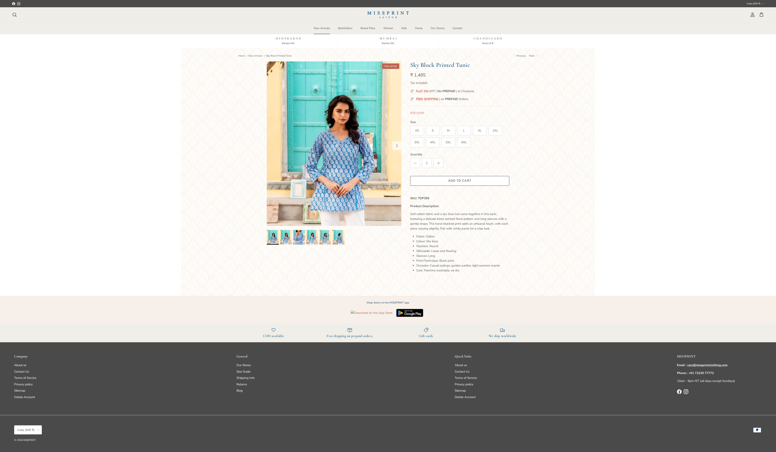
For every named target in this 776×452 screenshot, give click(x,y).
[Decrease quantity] (415, 163)
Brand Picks (368, 28)
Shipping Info (245, 378)
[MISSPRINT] (388, 14)
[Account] (752, 14)
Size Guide (417, 112)
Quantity (416, 154)
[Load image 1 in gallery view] (334, 143)
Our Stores (438, 28)
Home (419, 28)
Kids (404, 28)
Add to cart (459, 181)
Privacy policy (23, 384)
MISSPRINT (29, 440)
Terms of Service (25, 378)
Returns (241, 384)
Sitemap (19, 391)
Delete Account (24, 397)
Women (388, 28)
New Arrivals (322, 28)
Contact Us (21, 372)
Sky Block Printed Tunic (279, 55)
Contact (457, 28)
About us (20, 365)
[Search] (14, 14)
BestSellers (345, 28)
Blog (239, 391)
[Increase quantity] (438, 163)
